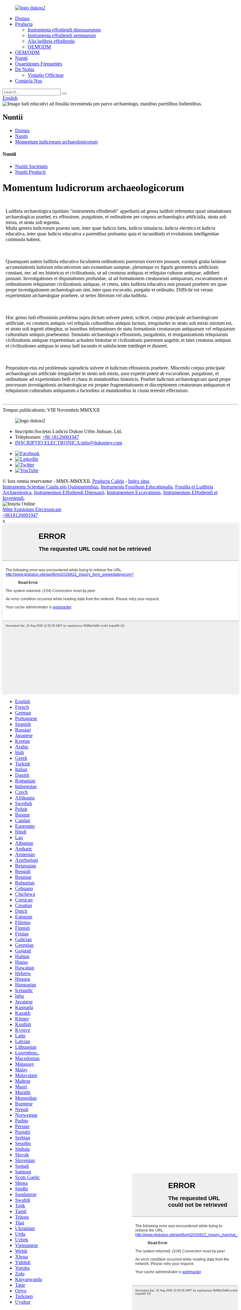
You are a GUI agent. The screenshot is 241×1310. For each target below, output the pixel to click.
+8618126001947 (20, 515)
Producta (24, 24)
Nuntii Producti (30, 172)
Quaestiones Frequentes (38, 63)
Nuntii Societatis (31, 166)
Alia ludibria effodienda (51, 41)
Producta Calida (108, 481)
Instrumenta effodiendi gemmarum (62, 35)
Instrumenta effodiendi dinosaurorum (64, 29)
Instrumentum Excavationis (134, 492)
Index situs (138, 481)
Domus (22, 18)
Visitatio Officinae (46, 75)
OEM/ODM (27, 52)
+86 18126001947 (60, 437)
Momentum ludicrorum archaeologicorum (56, 141)
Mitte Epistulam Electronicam (32, 509)
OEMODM (39, 46)
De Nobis (24, 69)
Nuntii (21, 58)
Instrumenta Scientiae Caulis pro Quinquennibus (50, 486)
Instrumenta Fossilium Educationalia (137, 486)
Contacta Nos (28, 80)
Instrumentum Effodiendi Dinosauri (69, 492)
